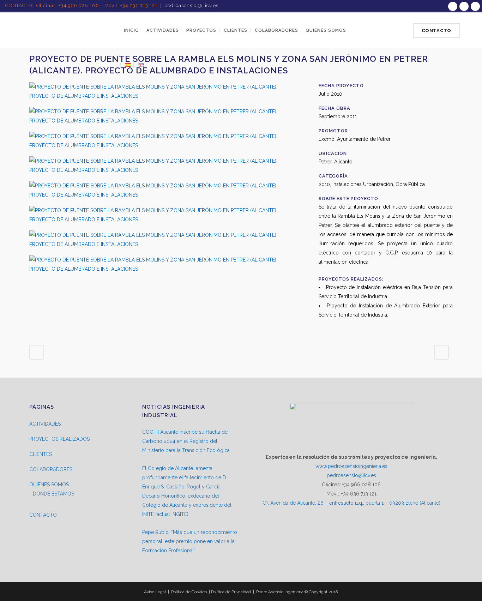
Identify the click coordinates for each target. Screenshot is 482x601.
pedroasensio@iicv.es (351, 475)
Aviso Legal (155, 591)
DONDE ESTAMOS (53, 494)
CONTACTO (43, 515)
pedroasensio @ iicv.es (191, 5)
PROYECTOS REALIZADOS (59, 439)
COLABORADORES (50, 469)
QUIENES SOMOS (49, 484)
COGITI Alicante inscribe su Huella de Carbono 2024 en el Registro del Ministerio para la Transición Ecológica (186, 441)
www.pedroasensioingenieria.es (351, 466)
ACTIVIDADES (45, 424)
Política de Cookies (189, 591)
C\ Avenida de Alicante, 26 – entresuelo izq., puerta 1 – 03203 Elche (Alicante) (351, 503)
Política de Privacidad (231, 591)
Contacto (436, 30)
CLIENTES (40, 454)
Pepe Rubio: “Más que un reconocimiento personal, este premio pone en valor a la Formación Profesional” (189, 541)
